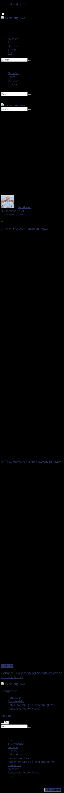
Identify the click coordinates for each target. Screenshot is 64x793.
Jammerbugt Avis (18, 758)
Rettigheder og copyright (23, 708)
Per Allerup (24, 207)
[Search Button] (29, 60)
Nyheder (13, 39)
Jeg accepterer (53, 789)
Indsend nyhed (17, 4)
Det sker (13, 46)
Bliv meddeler (16, 701)
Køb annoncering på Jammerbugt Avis (31, 705)
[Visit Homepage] (13, 18)
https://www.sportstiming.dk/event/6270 (31, 461)
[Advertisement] (32, 161)
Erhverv (12, 49)
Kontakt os (14, 698)
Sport (11, 42)
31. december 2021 (12, 211)
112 (10, 53)
